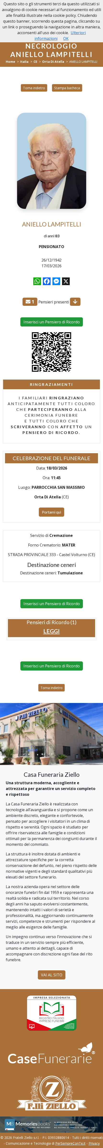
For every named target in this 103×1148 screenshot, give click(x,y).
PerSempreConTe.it (70, 1143)
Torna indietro (34, 88)
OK (66, 38)
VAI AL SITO (51, 975)
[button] (51, 631)
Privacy (94, 1143)
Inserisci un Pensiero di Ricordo (51, 322)
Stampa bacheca (67, 88)
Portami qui (51, 512)
